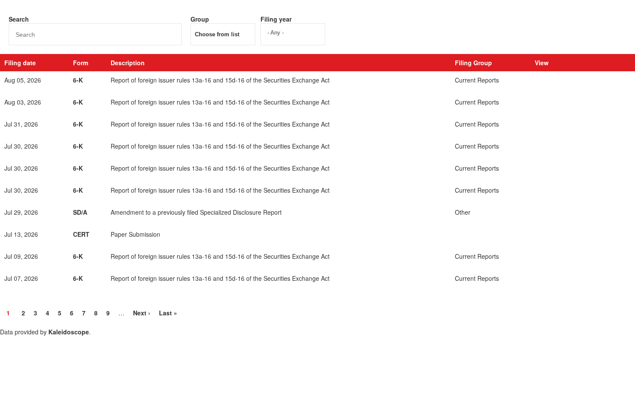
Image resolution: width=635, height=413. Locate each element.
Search (19, 19)
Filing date (20, 62)
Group (199, 19)
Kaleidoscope (68, 331)
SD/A (80, 212)
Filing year (276, 19)
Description (128, 62)
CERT (81, 234)
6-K (78, 80)
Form (80, 62)
